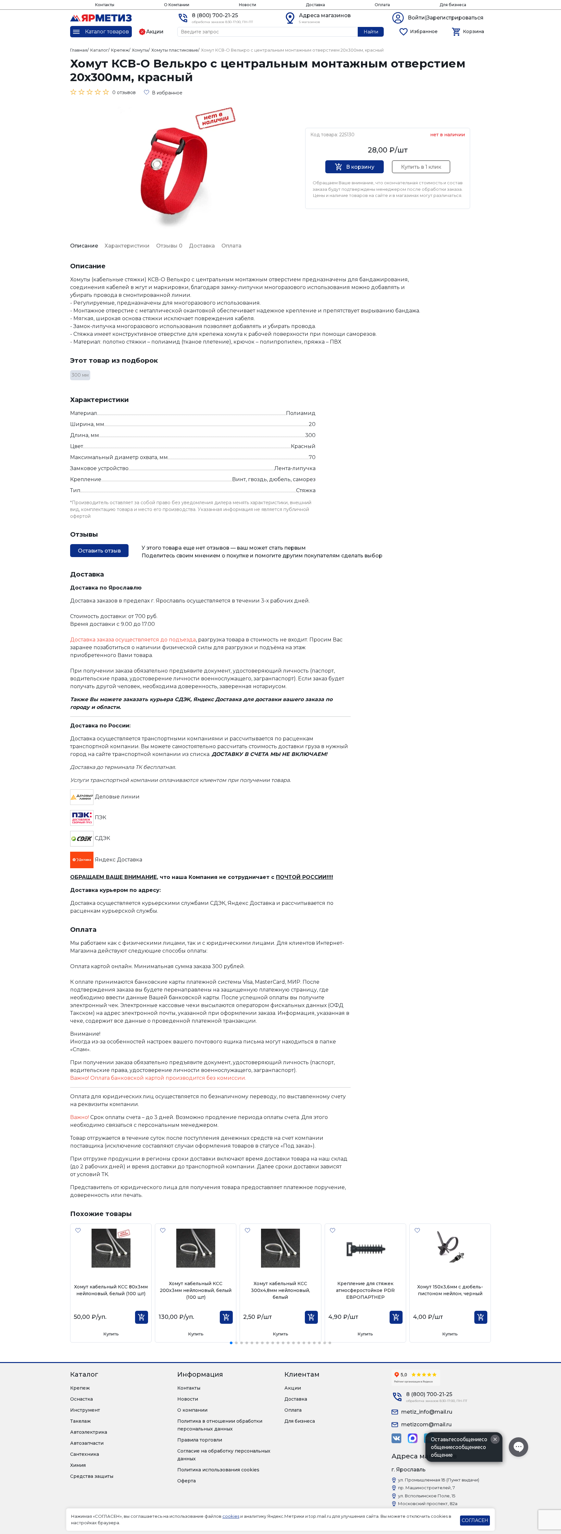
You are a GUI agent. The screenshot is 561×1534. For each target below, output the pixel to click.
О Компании (176, 4)
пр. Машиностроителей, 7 (426, 1487)
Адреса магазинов (325, 15)
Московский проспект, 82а (427, 1503)
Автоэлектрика (88, 1432)
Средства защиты (91, 1476)
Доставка (315, 4)
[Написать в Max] (413, 1438)
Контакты (104, 4)
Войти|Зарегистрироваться (445, 18)
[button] (231, 1343)
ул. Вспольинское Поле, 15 (426, 1495)
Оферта (186, 1481)
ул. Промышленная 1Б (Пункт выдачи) (438, 1479)
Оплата (382, 4)
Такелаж (80, 1421)
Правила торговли (199, 1440)
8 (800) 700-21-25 (215, 15)
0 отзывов (124, 92)
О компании (192, 1410)
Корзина (473, 31)
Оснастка (81, 1399)
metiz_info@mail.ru (426, 1412)
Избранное (424, 31)
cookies (230, 1516)
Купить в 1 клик (421, 167)
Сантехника (84, 1454)
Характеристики (127, 246)
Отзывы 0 (169, 246)
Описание (84, 246)
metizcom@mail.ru (426, 1424)
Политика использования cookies (218, 1470)
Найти (371, 32)
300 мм (80, 375)
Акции (292, 1388)
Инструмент (85, 1410)
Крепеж (80, 1388)
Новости (247, 4)
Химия (78, 1465)
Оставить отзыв (99, 551)
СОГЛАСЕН (475, 1520)
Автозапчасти (87, 1443)
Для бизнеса (453, 4)
